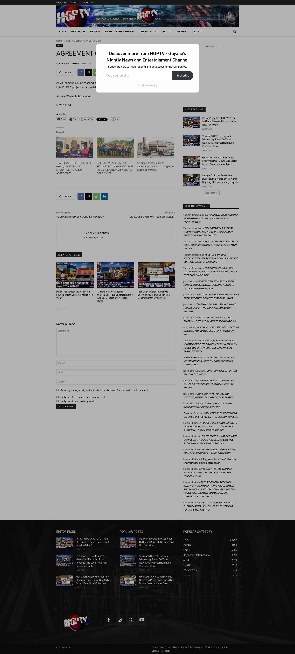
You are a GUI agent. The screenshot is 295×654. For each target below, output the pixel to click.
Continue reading (147, 85)
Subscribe (182, 75)
